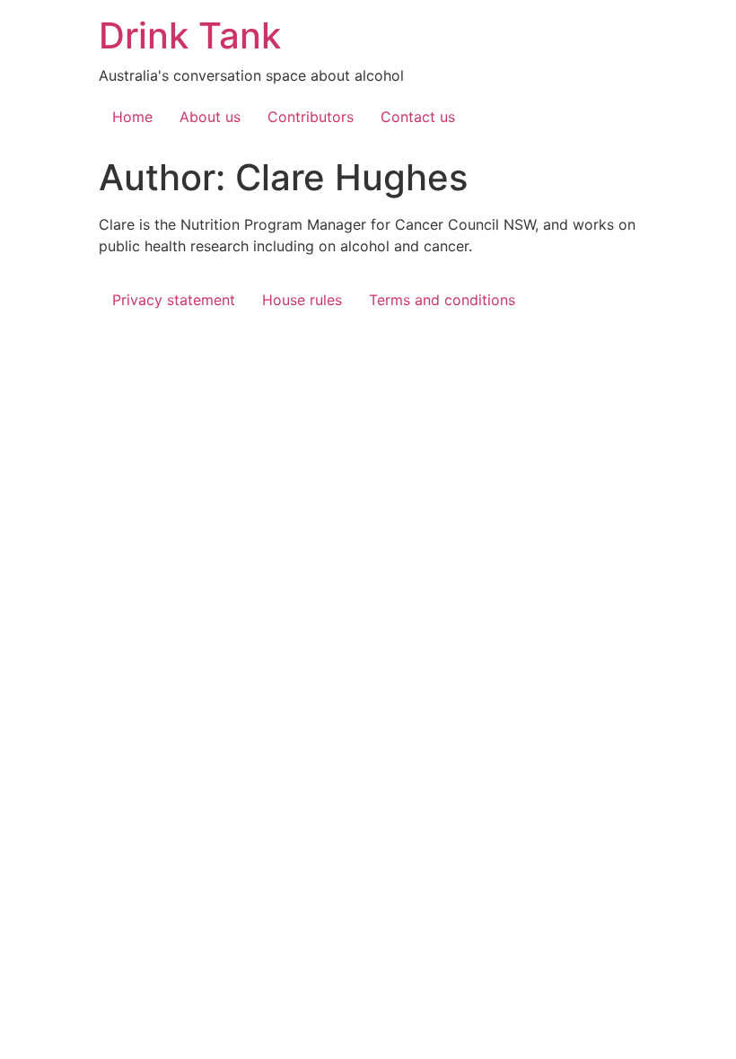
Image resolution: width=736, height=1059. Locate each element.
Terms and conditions (442, 300)
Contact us (418, 117)
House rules (302, 300)
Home (132, 117)
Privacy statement (173, 300)
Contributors (310, 117)
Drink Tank (190, 35)
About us (210, 117)
